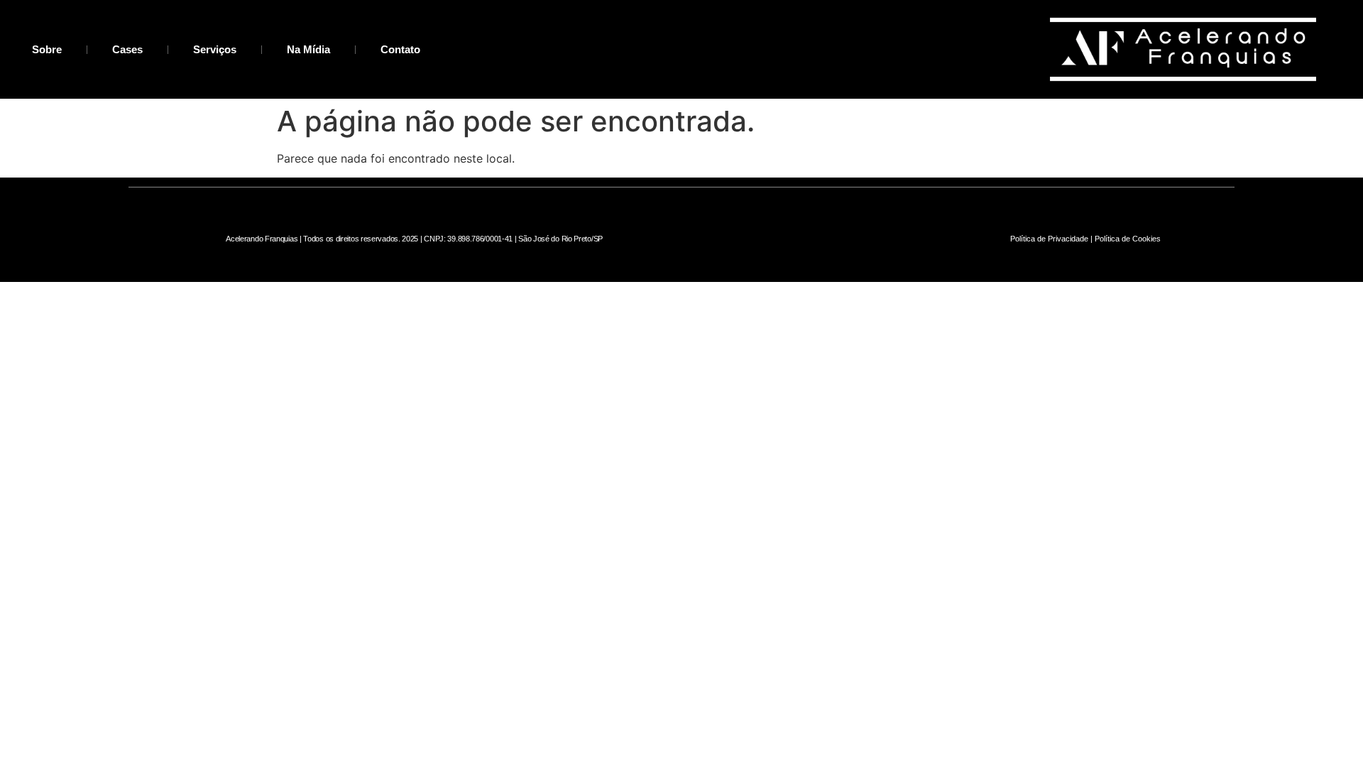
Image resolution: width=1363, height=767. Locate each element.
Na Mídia (308, 49)
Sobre (47, 49)
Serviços (214, 49)
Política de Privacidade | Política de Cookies (1085, 238)
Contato (400, 49)
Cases (127, 49)
